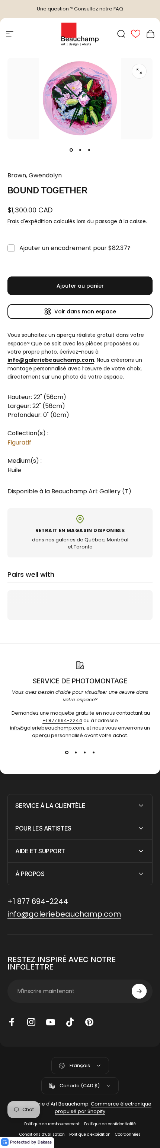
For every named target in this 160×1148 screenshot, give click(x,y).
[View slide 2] (75, 752)
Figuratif (19, 442)
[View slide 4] (93, 752)
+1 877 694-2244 (62, 720)
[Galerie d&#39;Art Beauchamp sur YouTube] (50, 1022)
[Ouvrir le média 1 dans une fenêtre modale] (139, 71)
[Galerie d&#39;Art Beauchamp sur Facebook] (11, 1022)
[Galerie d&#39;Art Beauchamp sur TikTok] (69, 1022)
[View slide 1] (66, 752)
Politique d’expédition (90, 1134)
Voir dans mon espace (85, 311)
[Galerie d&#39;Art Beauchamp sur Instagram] (31, 1022)
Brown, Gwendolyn (34, 175)
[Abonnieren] (139, 991)
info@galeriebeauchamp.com (47, 727)
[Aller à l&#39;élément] (71, 149)
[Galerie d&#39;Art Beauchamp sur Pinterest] (89, 1022)
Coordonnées (128, 1134)
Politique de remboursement (52, 1124)
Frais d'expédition (29, 221)
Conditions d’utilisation (42, 1134)
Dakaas (45, 1142)
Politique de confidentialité (110, 1124)
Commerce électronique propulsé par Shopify (103, 1107)
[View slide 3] (84, 752)
